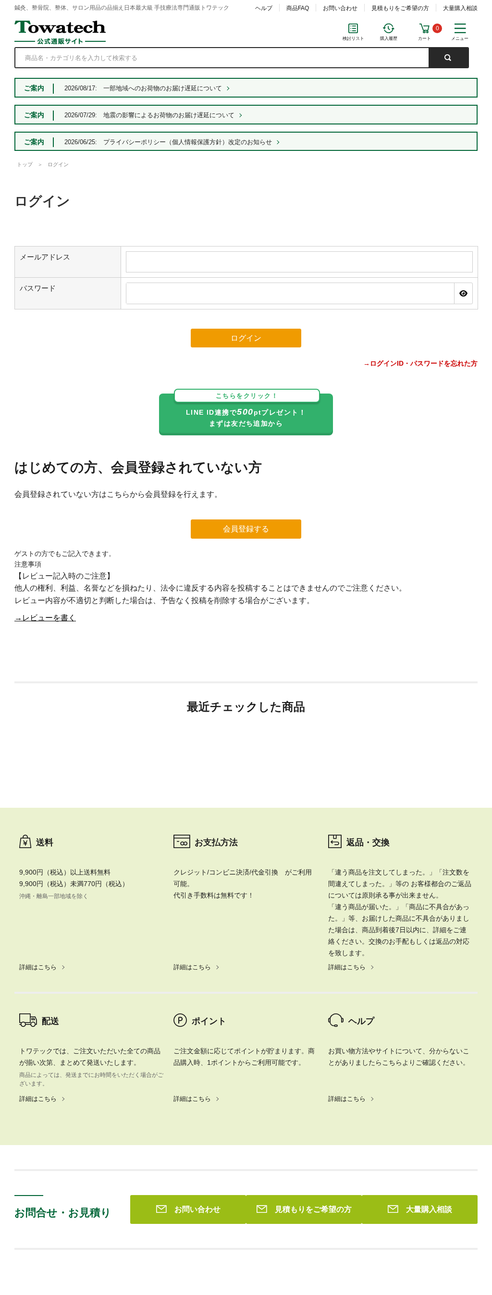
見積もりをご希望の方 (400, 8)
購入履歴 (388, 38)
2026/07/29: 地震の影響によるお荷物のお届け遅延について (149, 115)
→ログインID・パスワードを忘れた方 (420, 363)
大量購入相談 (460, 8)
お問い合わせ (340, 8)
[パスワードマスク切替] (463, 293)
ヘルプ (263, 8)
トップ (25, 164)
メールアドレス (45, 257)
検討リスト (353, 38)
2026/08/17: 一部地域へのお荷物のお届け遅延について (143, 88)
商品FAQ (297, 8)
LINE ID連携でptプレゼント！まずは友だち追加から (246, 411)
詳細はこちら (38, 967)
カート (424, 38)
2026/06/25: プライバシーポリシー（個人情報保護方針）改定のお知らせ (168, 142)
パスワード (38, 288)
